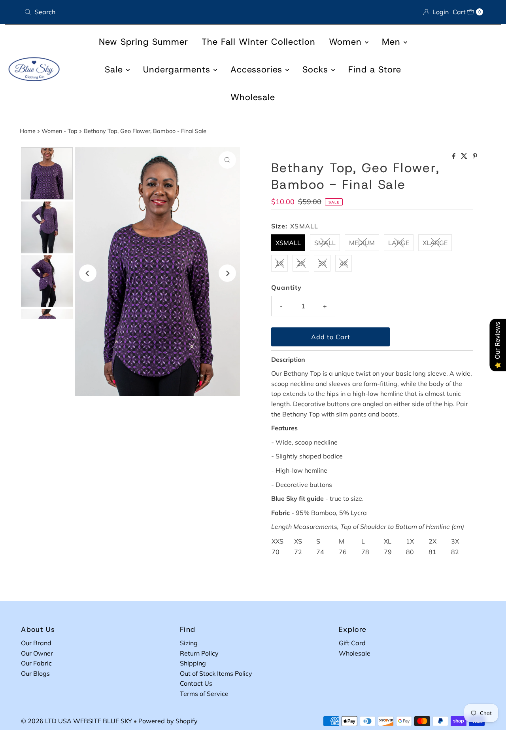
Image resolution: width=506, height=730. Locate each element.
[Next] (227, 273)
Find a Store (374, 69)
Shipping (193, 663)
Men (393, 42)
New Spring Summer (143, 42)
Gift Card (352, 643)
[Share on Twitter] (465, 156)
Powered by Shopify (168, 721)
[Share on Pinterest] (475, 156)
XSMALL (288, 243)
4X (343, 263)
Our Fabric (36, 663)
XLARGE (435, 243)
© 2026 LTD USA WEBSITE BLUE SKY (76, 721)
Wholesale (252, 97)
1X (279, 263)
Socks (316, 69)
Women (347, 42)
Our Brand (36, 643)
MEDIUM (362, 243)
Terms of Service (204, 694)
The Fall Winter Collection (258, 42)
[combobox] (135, 12)
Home (28, 131)
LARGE (398, 243)
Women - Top (59, 131)
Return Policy (199, 653)
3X (322, 263)
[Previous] (87, 273)
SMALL (325, 243)
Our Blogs (35, 673)
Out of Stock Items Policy (216, 673)
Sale (115, 69)
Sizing (189, 643)
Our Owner (37, 653)
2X (301, 263)
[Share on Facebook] (454, 156)
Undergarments (178, 69)
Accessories (257, 69)
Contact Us (196, 683)
